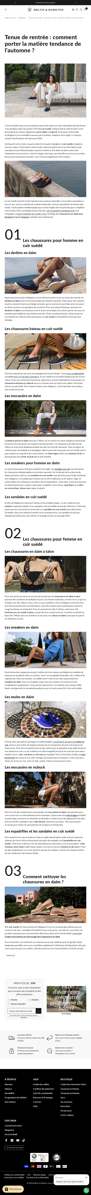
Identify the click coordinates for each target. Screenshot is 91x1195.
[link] (67, 601)
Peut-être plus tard (67, 621)
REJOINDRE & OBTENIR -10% (67, 616)
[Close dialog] (86, 571)
